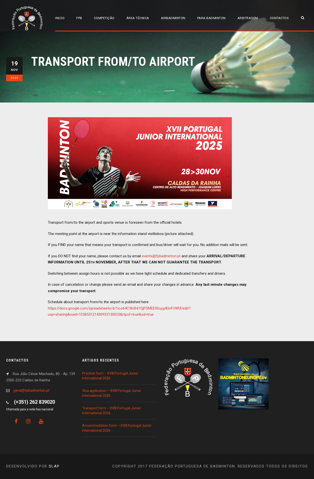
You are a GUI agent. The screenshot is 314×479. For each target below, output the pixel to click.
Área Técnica (137, 18)
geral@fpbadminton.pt (31, 390)
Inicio (60, 18)
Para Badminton (211, 18)
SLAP (54, 466)
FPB (79, 18)
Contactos (279, 18)
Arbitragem (247, 18)
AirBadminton (173, 18)
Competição (104, 18)
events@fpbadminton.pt (161, 256)
